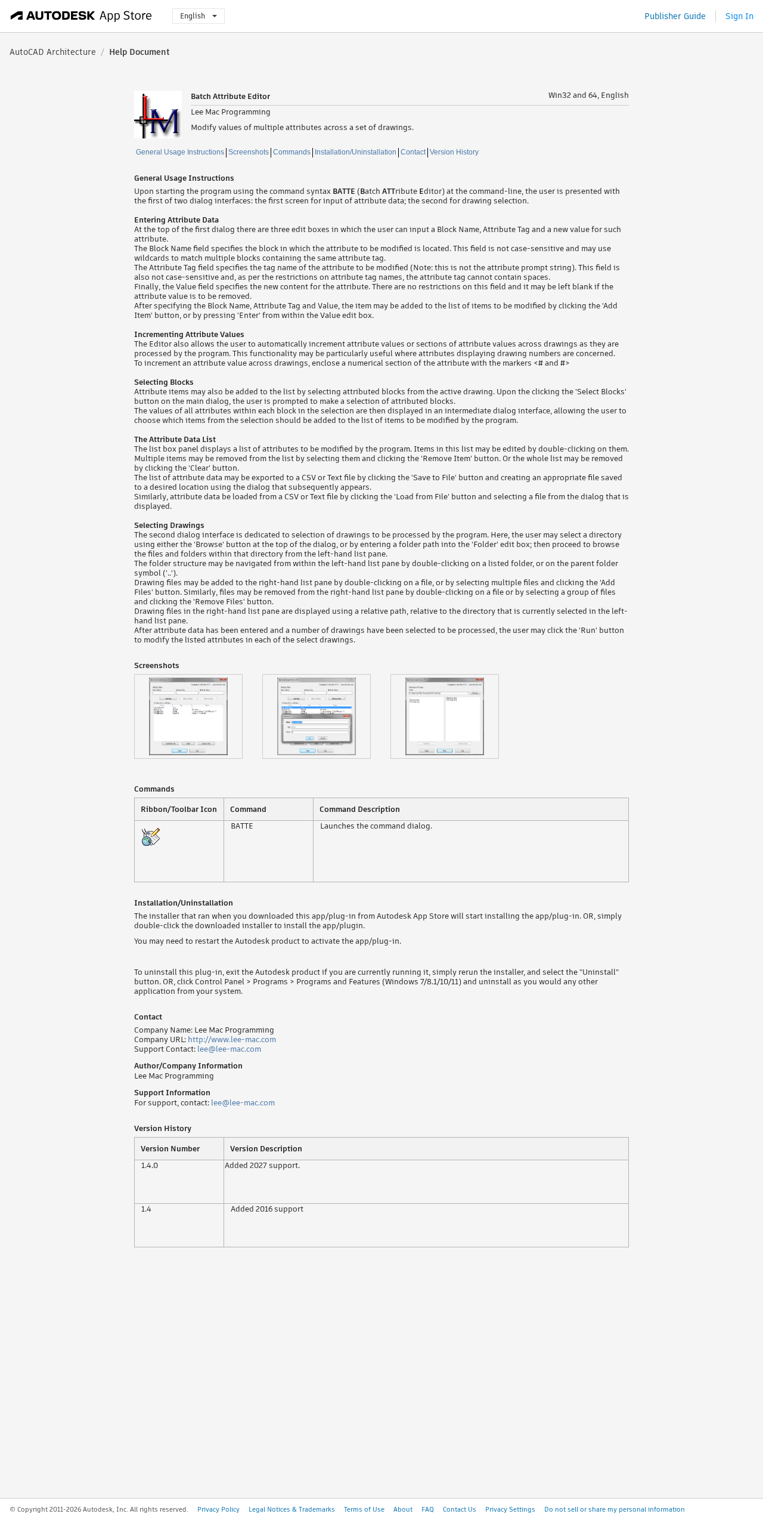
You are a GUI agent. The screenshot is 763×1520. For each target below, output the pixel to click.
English (192, 16)
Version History (454, 152)
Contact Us (459, 1509)
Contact (413, 152)
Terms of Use (364, 1509)
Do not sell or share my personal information (614, 1509)
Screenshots (248, 152)
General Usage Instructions (180, 152)
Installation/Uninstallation (355, 152)
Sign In (739, 16)
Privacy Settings (510, 1509)
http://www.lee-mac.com (232, 1039)
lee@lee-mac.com (229, 1049)
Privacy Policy (218, 1509)
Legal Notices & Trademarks (292, 1509)
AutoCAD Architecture (53, 52)
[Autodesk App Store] (81, 16)
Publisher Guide (675, 16)
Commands (292, 152)
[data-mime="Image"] (198, 716)
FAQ (427, 1509)
